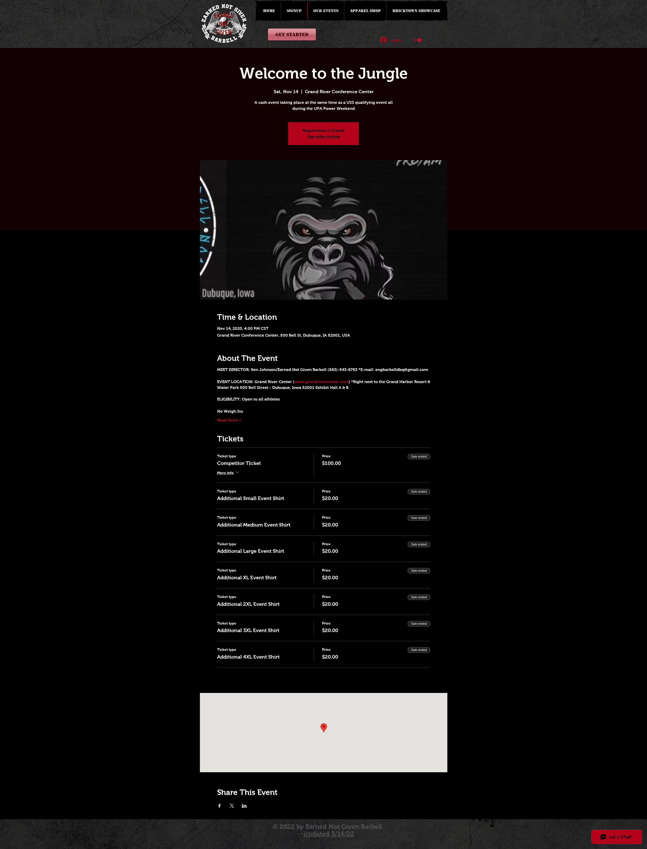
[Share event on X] (231, 806)
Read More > (229, 420)
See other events (324, 136)
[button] (417, 40)
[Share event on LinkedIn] (244, 806)
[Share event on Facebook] (219, 806)
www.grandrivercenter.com (321, 382)
